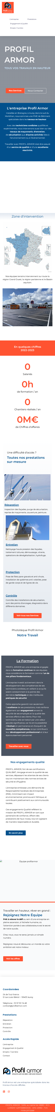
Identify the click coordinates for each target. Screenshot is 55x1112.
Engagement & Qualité (19, 24)
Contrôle (11, 595)
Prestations (32, 19)
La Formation (27, 661)
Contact (6, 1055)
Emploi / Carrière (16, 28)
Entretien (12, 544)
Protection (13, 572)
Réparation (11, 504)
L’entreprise (14, 19)
